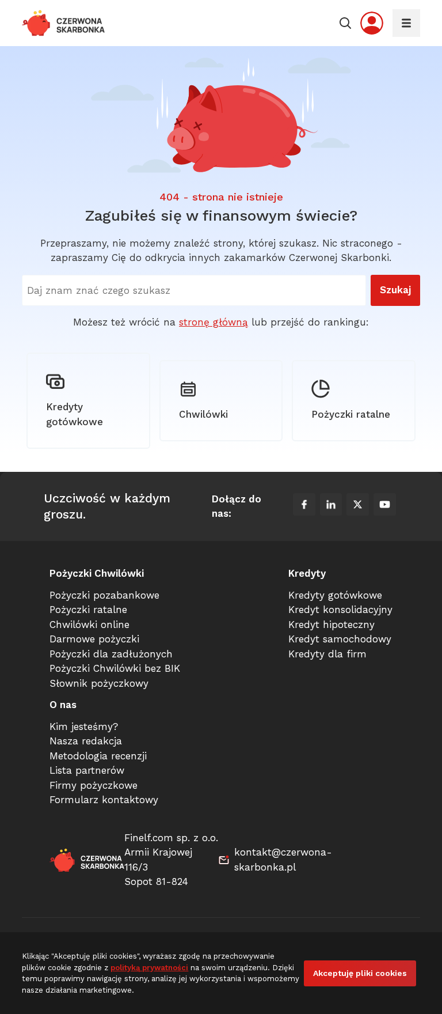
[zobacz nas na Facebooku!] (304, 506)
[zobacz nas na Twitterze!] (357, 506)
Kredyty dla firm (327, 654)
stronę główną (213, 322)
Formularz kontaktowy (103, 799)
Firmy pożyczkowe (93, 785)
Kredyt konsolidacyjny (340, 609)
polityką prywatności (149, 967)
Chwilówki (203, 414)
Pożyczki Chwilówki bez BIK (114, 668)
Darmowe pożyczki (94, 639)
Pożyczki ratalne (350, 414)
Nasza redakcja (85, 741)
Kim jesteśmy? (83, 726)
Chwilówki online (89, 624)
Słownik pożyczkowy (98, 683)
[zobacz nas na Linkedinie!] (331, 506)
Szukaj (395, 290)
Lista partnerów (86, 770)
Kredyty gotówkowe (74, 414)
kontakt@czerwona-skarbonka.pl (283, 859)
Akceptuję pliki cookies (360, 973)
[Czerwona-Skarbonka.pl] (64, 23)
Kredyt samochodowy (339, 639)
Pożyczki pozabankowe (104, 595)
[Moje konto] (371, 23)
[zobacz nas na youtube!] (385, 506)
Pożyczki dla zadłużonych (111, 654)
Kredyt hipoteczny (331, 624)
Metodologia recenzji (98, 756)
